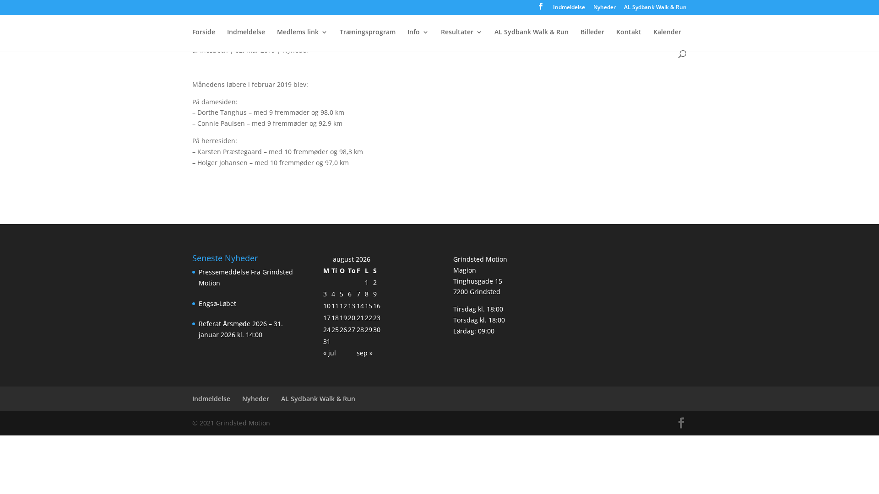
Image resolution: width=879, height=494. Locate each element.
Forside (203, 32)
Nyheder (604, 8)
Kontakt (628, 32)
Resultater (457, 32)
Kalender (667, 32)
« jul (329, 353)
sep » (365, 353)
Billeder (592, 32)
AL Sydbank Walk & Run (655, 8)
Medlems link (298, 32)
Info (413, 32)
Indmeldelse (569, 8)
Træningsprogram (368, 32)
